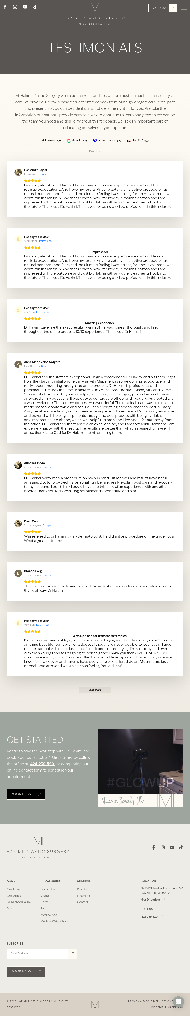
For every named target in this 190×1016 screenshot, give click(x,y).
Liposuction (49, 889)
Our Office (14, 896)
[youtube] (25, 8)
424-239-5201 (42, 764)
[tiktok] (35, 8)
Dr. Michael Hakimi (19, 902)
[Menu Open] (184, 8)
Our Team (13, 889)
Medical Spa (49, 915)
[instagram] (15, 8)
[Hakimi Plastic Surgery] (95, 15)
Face (44, 908)
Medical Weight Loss (54, 921)
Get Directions (151, 899)
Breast (45, 896)
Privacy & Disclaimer (143, 1001)
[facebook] (5, 8)
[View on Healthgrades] (18, 239)
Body (44, 902)
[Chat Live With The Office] (178, 1013)
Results (82, 889)
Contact (82, 902)
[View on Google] (18, 172)
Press (10, 908)
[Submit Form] (72, 954)
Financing (83, 896)
